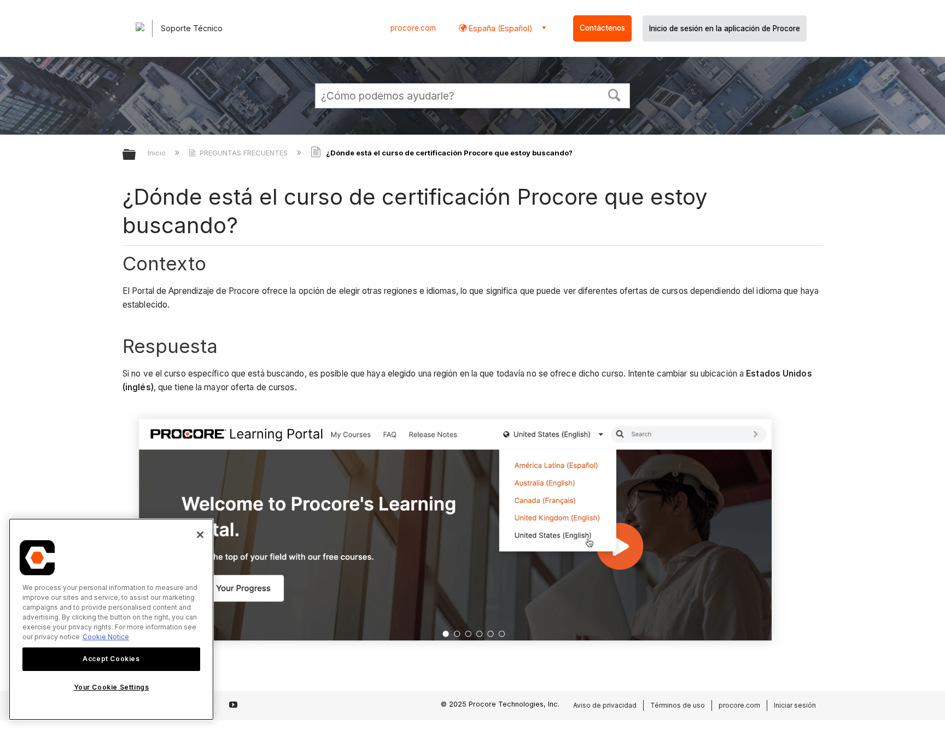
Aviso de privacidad (605, 705)
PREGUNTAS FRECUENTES (243, 152)
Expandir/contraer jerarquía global (136, 155)
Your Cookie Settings (111, 687)
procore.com (413, 28)
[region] (111, 619)
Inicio (158, 152)
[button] (614, 94)
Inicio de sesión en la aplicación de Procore (724, 28)
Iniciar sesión (795, 705)
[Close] (200, 535)
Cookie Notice (106, 637)
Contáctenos (602, 28)
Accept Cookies (111, 659)
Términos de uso (677, 705)
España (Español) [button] (499, 28)
